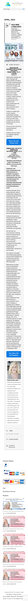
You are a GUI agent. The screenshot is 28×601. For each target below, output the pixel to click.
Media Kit (13, 596)
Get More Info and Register (14, 354)
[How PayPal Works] (6, 466)
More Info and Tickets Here (14, 142)
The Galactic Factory (19, 598)
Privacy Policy (17, 594)
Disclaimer (9, 594)
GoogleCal (12, 447)
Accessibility (6, 596)
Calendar (11, 445)
